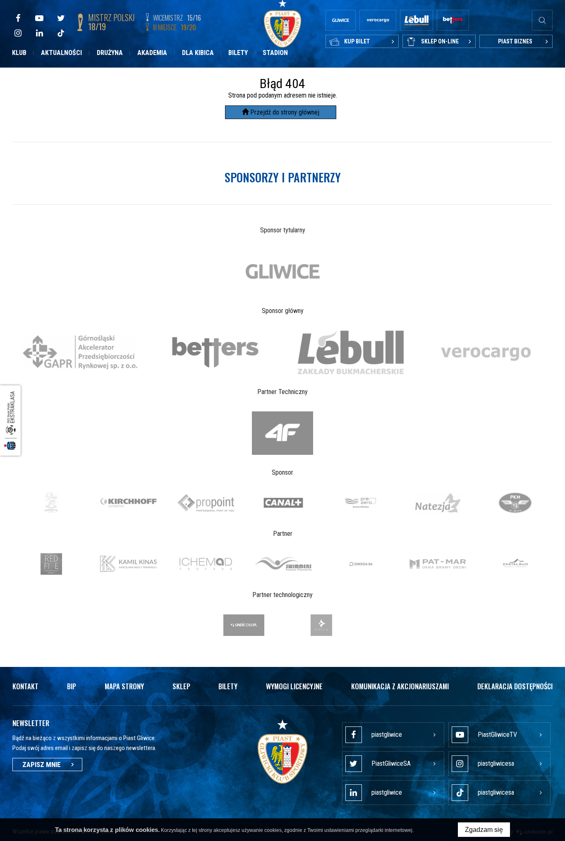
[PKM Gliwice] (515, 503)
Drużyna (110, 53)
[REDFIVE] (51, 564)
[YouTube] (39, 18)
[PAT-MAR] (437, 564)
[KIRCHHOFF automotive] (128, 503)
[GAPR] (80, 352)
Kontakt (25, 686)
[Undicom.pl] (243, 625)
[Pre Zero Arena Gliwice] (360, 503)
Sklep (181, 686)
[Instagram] (17, 33)
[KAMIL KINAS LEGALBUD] (128, 564)
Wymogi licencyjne (294, 686)
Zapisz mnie (41, 764)
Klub (19, 53)
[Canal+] (283, 503)
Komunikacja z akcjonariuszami (400, 686)
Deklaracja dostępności (515, 686)
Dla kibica (198, 53)
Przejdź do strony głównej (284, 112)
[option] (282, 271)
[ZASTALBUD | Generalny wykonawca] (515, 564)
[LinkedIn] (39, 33)
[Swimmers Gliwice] (283, 564)
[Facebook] (17, 18)
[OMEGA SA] (360, 564)
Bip (71, 686)
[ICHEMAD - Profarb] (205, 564)
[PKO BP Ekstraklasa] (10, 420)
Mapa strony (124, 686)
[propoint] (205, 503)
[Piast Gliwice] (282, 751)
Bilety (238, 53)
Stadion (275, 53)
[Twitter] (60, 18)
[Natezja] (437, 503)
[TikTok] (60, 33)
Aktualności (61, 53)
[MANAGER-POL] (51, 503)
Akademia (152, 53)
